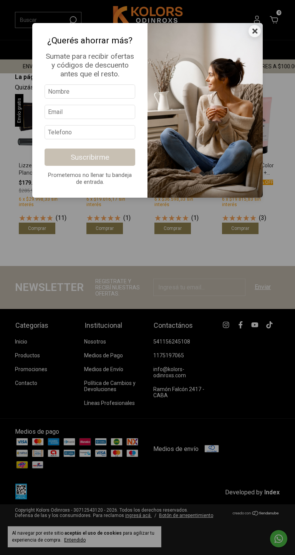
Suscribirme (90, 157)
